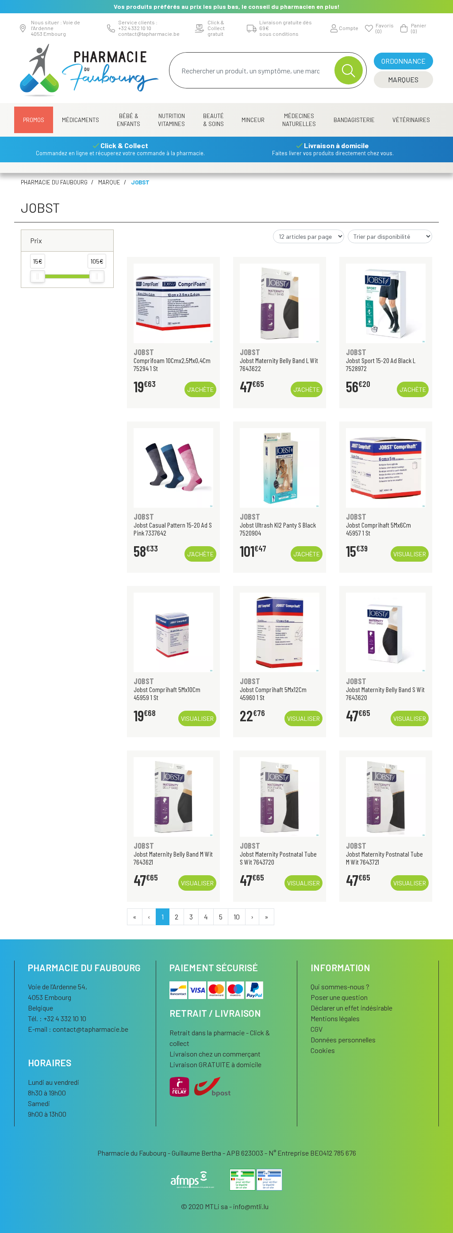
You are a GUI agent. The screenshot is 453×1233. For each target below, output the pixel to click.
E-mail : (78, 1029)
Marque (109, 182)
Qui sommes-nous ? (340, 986)
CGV (316, 1029)
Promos (33, 119)
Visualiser (409, 554)
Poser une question (339, 997)
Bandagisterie (354, 119)
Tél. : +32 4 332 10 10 (57, 1018)
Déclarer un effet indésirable (351, 1007)
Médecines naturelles (299, 119)
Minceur (253, 119)
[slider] (37, 276)
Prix (36, 240)
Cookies (323, 1050)
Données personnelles (343, 1039)
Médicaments (80, 119)
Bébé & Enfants (128, 119)
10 (237, 916)
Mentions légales (335, 1018)
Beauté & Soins (213, 119)
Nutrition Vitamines (171, 119)
